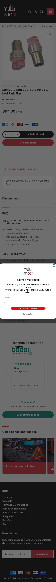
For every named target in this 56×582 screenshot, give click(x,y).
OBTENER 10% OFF (28, 308)
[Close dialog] (54, 265)
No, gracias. (28, 314)
